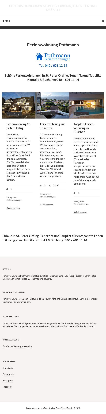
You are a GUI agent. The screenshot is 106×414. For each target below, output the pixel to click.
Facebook (7, 386)
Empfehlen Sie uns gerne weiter (18, 346)
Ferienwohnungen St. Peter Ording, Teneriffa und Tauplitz (53, 8)
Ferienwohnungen (13, 114)
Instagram (8, 380)
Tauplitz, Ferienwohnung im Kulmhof (84, 128)
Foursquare (8, 374)
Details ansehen (13, 208)
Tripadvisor (8, 368)
